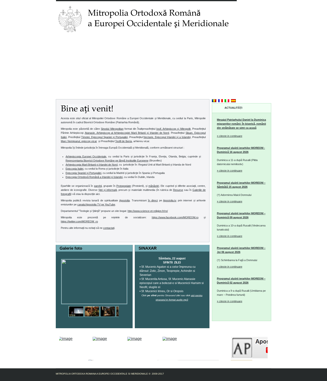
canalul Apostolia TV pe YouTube (96, 204)
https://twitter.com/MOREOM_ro (79, 221)
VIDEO (185, 41)
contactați (108, 227)
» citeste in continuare (229, 135)
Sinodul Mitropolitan (112, 128)
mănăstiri (153, 185)
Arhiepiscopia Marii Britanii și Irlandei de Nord (92, 164)
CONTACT (231, 41)
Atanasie (127, 132)
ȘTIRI (99, 41)
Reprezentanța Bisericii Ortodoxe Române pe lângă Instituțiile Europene (107, 160)
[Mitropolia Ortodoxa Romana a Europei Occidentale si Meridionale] (76, 307)
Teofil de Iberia (123, 141)
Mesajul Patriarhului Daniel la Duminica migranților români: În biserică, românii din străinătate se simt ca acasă (241, 123)
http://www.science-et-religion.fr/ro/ (148, 210)
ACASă (63, 41)
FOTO (171, 41)
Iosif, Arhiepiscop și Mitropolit (173, 128)
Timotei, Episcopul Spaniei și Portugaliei (104, 137)
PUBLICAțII (136, 41)
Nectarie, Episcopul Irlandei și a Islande (166, 137)
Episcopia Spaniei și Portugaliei (83, 173)
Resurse (178, 189)
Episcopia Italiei (74, 168)
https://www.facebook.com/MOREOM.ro (175, 217)
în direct (153, 200)
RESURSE (156, 41)
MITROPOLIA (82, 41)
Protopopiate (123, 185)
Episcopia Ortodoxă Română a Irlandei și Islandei (94, 177)
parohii (98, 185)
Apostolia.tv (169, 200)
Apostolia (124, 200)
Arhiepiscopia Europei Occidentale (86, 156)
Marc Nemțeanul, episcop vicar (79, 141)
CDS (198, 41)
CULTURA (212, 41)
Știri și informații (107, 189)
